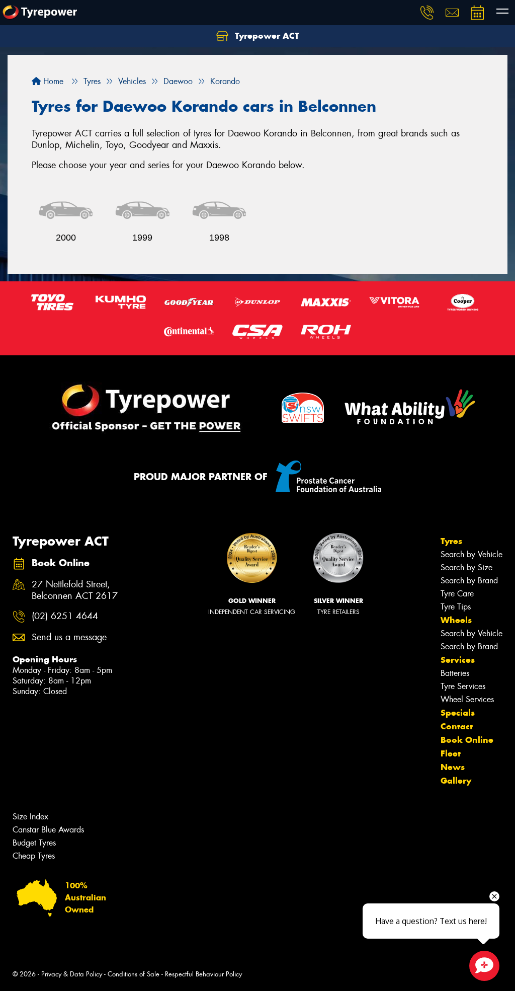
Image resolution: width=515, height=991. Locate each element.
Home (52, 81)
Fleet (451, 753)
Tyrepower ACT (265, 35)
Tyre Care (457, 593)
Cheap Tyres (34, 856)
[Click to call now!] (427, 12)
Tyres (451, 541)
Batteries (455, 673)
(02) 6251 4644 (65, 616)
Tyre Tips (456, 606)
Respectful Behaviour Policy (203, 974)
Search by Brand (469, 580)
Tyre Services (463, 686)
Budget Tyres (34, 842)
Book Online (467, 739)
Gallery (456, 780)
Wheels (456, 620)
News (453, 767)
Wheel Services (467, 699)
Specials (458, 712)
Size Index (30, 816)
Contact (457, 726)
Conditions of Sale (133, 974)
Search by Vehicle (471, 554)
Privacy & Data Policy (71, 974)
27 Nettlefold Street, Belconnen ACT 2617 (75, 590)
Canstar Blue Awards (48, 829)
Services (458, 659)
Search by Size (466, 567)
